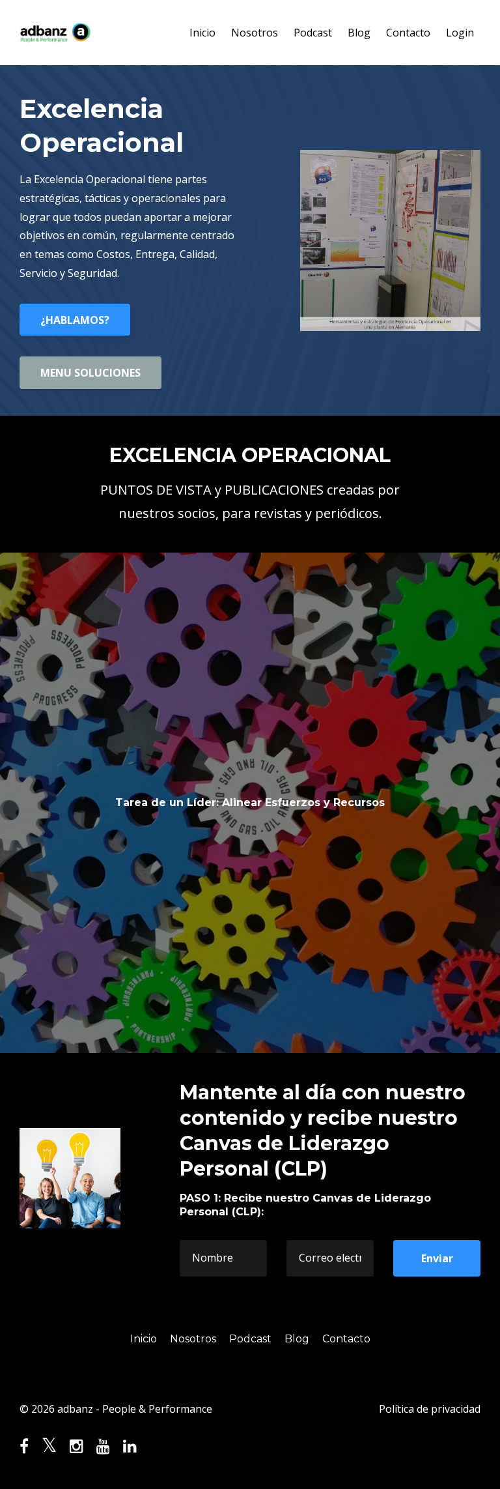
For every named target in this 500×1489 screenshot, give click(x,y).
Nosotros (254, 32)
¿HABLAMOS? (74, 320)
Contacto (408, 32)
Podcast (313, 32)
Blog (359, 32)
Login (460, 32)
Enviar (437, 1258)
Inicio (202, 32)
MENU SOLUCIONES (90, 373)
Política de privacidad (429, 1409)
